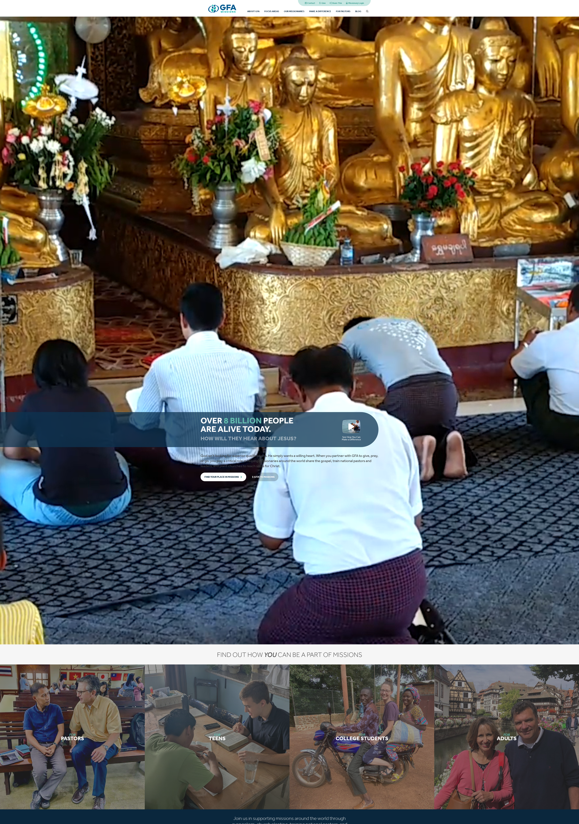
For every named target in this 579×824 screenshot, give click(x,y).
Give (323, 3)
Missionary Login (356, 3)
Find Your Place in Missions (221, 476)
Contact (311, 3)
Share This (337, 3)
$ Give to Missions (263, 476)
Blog (358, 11)
